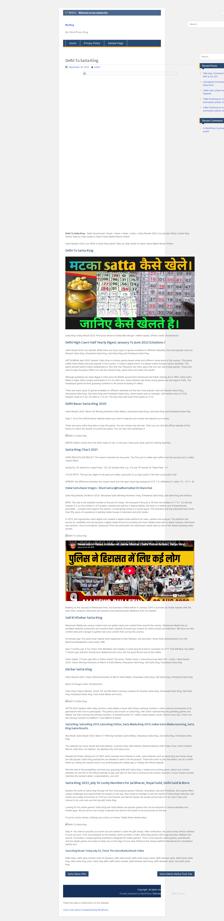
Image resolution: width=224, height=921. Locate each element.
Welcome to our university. (93, 12)
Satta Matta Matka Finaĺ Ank (176, 873)
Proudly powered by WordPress (135, 893)
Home (72, 43)
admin (97, 67)
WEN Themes (178, 893)
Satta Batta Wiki (77, 873)
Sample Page (115, 43)
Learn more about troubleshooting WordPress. (86, 909)
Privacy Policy (92, 43)
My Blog (69, 25)
